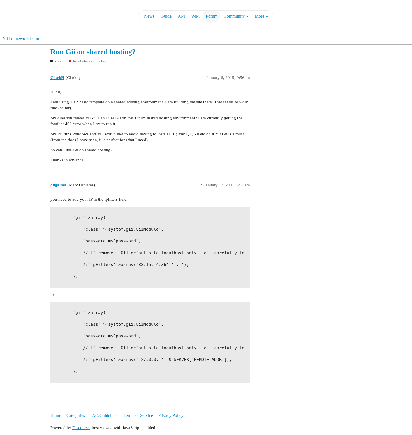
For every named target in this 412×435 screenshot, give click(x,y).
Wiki (195, 16)
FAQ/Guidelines (104, 415)
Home (55, 415)
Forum (211, 16)
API (181, 16)
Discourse (81, 427)
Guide (166, 16)
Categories (75, 415)
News (149, 16)
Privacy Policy (171, 415)
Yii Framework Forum (22, 38)
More (260, 16)
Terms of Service (138, 415)
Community (235, 16)
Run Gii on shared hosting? (93, 52)
